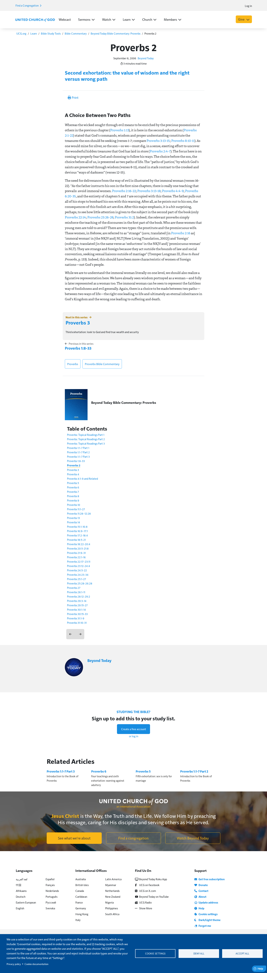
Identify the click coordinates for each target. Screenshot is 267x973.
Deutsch (20, 896)
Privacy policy (14, 964)
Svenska (50, 908)
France (79, 902)
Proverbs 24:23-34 (77, 574)
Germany (80, 908)
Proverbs (72, 364)
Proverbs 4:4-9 (173, 191)
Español (50, 879)
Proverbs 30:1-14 (76, 609)
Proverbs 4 (73, 474)
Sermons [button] (84, 19)
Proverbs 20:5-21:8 (78, 548)
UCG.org (21, 33)
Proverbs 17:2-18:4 (77, 535)
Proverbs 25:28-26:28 (79, 583)
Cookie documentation (36, 964)
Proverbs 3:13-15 (158, 140)
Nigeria (109, 902)
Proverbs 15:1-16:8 (77, 526)
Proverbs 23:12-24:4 (78, 566)
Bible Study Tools (51, 33)
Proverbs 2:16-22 (124, 191)
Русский (51, 902)
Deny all (198, 953)
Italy (77, 920)
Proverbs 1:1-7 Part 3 (78, 456)
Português (51, 896)
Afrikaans (21, 890)
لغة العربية (21, 879)
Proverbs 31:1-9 (75, 618)
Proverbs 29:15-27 (77, 605)
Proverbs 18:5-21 (76, 539)
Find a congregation (133, 838)
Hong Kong (81, 914)
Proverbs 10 (73, 504)
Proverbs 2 (73, 465)
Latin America (113, 879)
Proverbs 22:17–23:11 (78, 561)
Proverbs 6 (73, 487)
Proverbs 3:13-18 (149, 191)
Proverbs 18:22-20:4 (78, 544)
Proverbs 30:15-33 (77, 614)
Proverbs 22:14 (75, 217)
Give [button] (241, 19)
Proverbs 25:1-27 (76, 579)
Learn (33, 33)
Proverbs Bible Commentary (102, 364)
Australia (80, 879)
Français (50, 885)
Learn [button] (127, 19)
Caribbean (81, 896)
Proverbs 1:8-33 (78, 348)
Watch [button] (106, 19)
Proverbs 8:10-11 (183, 140)
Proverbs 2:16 (180, 233)
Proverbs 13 (73, 518)
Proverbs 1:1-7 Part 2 (78, 452)
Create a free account (133, 729)
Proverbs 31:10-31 (77, 622)
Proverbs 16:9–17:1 (77, 531)
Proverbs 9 (73, 500)
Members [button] (170, 19)
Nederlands (52, 890)
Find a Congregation (27, 5)
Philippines (111, 908)
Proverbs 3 (78, 322)
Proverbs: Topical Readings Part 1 (85, 434)
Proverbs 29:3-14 (76, 600)
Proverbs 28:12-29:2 (78, 596)
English (20, 908)
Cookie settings (155, 953)
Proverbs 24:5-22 (77, 570)
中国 (18, 885)
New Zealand (112, 896)
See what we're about (74, 838)
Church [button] (147, 19)
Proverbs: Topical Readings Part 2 (86, 439)
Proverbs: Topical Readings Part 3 (86, 443)
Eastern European (26, 902)
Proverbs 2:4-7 (160, 151)
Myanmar (110, 885)
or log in (133, 736)
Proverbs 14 (73, 522)
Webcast (65, 19)
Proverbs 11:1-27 (76, 509)
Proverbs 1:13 (119, 130)
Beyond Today (146, 58)
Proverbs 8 (73, 496)
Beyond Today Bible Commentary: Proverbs (115, 33)
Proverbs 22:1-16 (76, 557)
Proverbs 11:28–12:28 (79, 513)
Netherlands (112, 890)
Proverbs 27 (73, 587)
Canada (79, 890)
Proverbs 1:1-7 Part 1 (78, 447)
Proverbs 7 (73, 491)
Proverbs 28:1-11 (76, 592)
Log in (248, 5)
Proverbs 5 (73, 483)
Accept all (242, 953)
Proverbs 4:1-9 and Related (82, 478)
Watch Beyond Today (193, 838)
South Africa (112, 914)
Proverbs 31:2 (124, 217)
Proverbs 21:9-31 (76, 552)
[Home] (35, 19)
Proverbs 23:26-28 (100, 217)
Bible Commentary (76, 33)
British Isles (82, 885)
